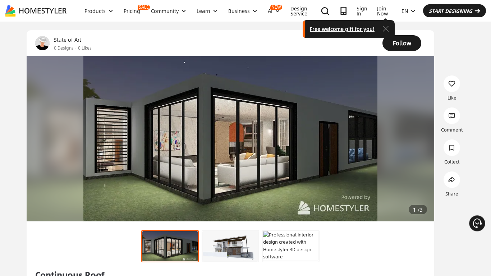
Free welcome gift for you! (342, 28)
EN (404, 11)
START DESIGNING (450, 11)
